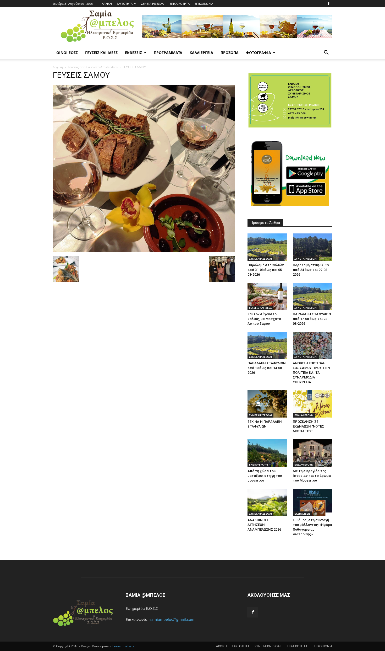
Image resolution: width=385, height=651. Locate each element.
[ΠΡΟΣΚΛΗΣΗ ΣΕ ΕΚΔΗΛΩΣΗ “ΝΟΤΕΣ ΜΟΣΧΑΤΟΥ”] (313, 404)
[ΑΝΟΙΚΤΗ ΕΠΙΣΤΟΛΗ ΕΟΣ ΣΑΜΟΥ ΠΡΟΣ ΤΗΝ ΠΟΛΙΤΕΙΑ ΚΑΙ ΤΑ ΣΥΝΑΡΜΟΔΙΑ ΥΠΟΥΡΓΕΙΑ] (313, 345)
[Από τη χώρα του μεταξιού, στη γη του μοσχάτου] (267, 453)
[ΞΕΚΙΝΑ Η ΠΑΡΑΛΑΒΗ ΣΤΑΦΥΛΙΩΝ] (267, 404)
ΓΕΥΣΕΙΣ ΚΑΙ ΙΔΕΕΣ (101, 52)
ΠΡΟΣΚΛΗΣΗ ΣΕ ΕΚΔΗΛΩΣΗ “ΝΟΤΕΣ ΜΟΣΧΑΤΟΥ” (308, 426)
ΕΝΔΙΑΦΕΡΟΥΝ (303, 415)
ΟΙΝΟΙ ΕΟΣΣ (67, 52)
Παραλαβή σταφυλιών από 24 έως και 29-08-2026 (311, 269)
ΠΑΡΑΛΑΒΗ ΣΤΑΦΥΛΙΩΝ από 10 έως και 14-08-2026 (266, 368)
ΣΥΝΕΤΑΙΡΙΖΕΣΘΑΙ (152, 4)
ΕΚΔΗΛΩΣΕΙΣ (302, 513)
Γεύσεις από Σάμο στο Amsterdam (93, 67)
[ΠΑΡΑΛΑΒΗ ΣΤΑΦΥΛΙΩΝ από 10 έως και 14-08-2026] (267, 345)
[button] (326, 53)
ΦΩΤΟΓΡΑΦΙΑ (258, 52)
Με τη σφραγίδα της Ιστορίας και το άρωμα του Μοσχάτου (312, 475)
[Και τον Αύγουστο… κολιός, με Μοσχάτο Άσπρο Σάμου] (267, 296)
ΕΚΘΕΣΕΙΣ (133, 52)
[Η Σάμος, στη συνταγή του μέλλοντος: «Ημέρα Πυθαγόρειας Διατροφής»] (313, 502)
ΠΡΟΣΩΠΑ (230, 52)
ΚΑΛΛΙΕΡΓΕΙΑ (201, 52)
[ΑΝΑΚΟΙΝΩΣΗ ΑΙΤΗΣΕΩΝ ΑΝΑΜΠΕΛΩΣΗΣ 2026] (267, 502)
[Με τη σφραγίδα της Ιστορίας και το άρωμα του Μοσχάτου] (313, 453)
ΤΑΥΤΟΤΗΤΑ (125, 4)
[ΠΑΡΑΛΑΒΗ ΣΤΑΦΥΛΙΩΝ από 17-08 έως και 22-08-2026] (313, 296)
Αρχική (58, 67)
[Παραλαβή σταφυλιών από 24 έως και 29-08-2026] (313, 247)
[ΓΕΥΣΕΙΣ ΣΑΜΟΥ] (144, 250)
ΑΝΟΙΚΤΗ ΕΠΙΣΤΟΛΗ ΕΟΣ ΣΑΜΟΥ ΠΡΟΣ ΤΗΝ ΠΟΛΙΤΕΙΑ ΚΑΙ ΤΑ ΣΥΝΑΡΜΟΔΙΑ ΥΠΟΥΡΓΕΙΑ (311, 372)
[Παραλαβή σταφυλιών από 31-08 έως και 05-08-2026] (267, 247)
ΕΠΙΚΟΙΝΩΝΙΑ (204, 4)
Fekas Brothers (123, 646)
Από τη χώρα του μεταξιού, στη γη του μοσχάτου (265, 475)
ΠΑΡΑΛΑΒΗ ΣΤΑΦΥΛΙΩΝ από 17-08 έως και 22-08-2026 (312, 319)
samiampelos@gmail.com (172, 619)
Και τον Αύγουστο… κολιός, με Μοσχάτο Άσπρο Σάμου (264, 319)
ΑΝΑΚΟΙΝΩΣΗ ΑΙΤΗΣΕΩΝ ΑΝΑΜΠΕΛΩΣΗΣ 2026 (264, 524)
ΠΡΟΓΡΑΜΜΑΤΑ (168, 52)
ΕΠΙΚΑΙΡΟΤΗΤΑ (179, 4)
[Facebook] (328, 3)
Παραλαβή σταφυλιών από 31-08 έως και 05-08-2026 (266, 269)
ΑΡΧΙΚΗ (107, 4)
